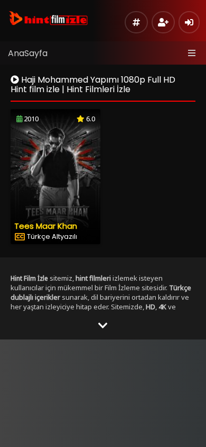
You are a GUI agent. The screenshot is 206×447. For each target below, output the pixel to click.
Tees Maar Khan (45, 225)
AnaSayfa (28, 53)
